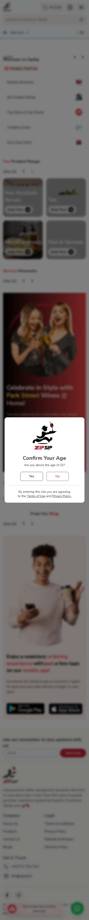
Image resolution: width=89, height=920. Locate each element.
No (57, 476)
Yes (31, 476)
